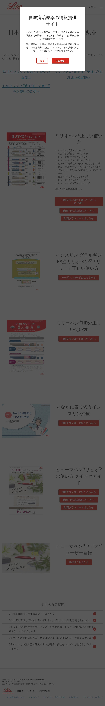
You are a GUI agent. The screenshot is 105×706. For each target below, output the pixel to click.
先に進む (60, 60)
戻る (42, 60)
